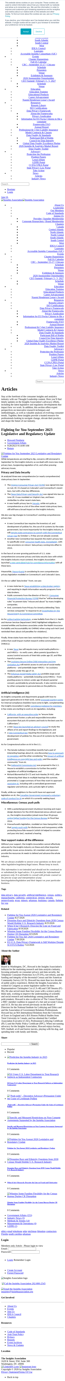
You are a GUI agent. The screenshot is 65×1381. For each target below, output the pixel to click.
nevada (49, 897)
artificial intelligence (36, 895)
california (20, 897)
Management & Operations (21, 1223)
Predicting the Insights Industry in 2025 (21, 1063)
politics (58, 895)
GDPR (12, 1226)
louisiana (42, 900)
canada (51, 900)
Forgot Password (15, 1273)
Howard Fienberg (15, 440)
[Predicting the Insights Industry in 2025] (27, 1057)
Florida (4, 1234)
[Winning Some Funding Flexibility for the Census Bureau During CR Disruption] (35, 1196)
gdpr (25, 1231)
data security (20, 895)
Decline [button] (39, 31)
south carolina (15, 1234)
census (50, 895)
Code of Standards (16, 1331)
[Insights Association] (12, 200)
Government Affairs (16, 443)
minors (24, 900)
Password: (6, 1252)
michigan (32, 1231)
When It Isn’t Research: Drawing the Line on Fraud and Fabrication (32, 1182)
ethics (4, 1231)
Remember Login (22, 1260)
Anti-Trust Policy (15, 1334)
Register (11, 189)
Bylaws (11, 1337)
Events (10, 1309)
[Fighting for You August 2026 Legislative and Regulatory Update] (35, 1142)
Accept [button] (26, 31)
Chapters (11, 1317)
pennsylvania (7, 900)
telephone (17, 1231)
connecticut (31, 897)
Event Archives (14, 1342)
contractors (51, 1231)
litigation (41, 1231)
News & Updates (15, 1345)
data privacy (7, 895)
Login (10, 192)
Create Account (14, 1270)
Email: (4, 1248)
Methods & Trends (18, 1220)
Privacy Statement (9, 1372)
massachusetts (8, 897)
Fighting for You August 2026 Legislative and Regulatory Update (31, 1148)
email (9, 1231)
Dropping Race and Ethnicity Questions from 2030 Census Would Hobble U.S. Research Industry (35, 921)
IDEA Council (14, 1314)
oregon (41, 897)
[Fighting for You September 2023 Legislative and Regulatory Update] (32, 456)
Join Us (11, 1311)
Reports (11, 1339)
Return (10, 448)
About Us (12, 1306)
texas (17, 900)
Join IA (4, 197)
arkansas (33, 900)
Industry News (16, 1218)
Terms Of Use (25, 1372)
